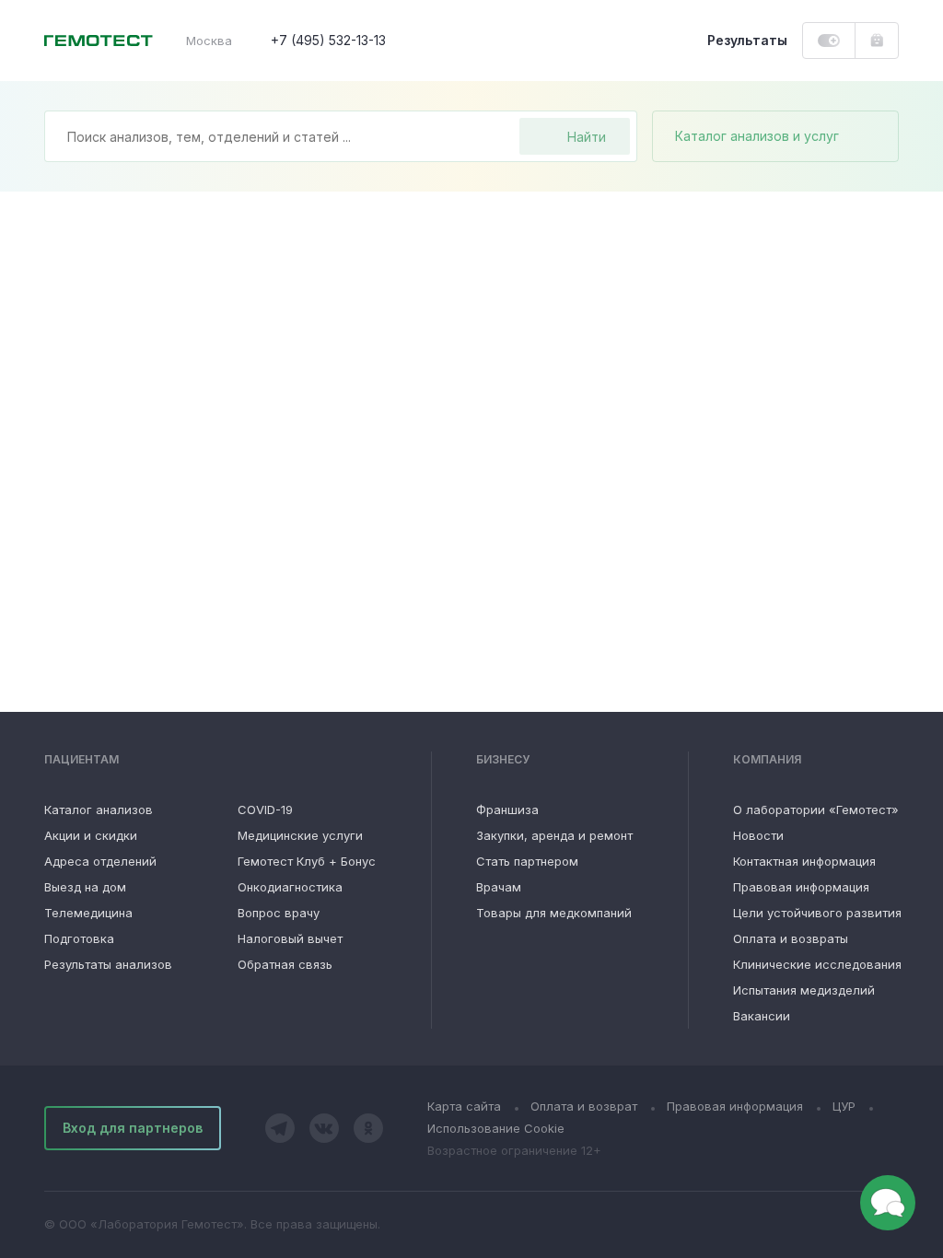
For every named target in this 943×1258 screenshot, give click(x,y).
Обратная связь (285, 964)
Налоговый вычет (290, 938)
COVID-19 (265, 809)
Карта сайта (464, 1106)
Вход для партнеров (133, 1128)
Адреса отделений (100, 861)
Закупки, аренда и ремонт (554, 835)
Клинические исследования (817, 964)
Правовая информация (801, 886)
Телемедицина (88, 912)
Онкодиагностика (290, 886)
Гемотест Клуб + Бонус (307, 861)
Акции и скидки (90, 835)
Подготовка (79, 938)
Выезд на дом (85, 886)
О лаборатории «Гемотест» (816, 809)
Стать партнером (527, 861)
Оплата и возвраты (790, 938)
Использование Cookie (496, 1128)
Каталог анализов (98, 809)
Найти (586, 137)
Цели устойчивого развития (817, 912)
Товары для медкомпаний (554, 912)
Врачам (498, 886)
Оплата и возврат (583, 1106)
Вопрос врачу (279, 912)
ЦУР (844, 1106)
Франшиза (507, 809)
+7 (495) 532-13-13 (328, 40)
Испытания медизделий (804, 990)
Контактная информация (804, 861)
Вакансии (761, 1015)
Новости (758, 835)
